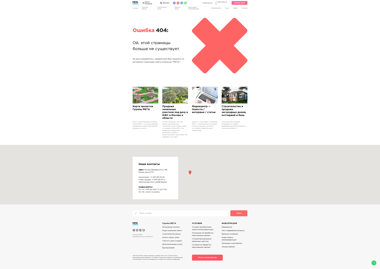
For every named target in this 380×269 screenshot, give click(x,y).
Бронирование (168, 248)
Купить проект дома (170, 237)
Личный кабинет (228, 247)
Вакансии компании (230, 234)
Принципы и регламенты (232, 243)
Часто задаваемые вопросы (233, 230)
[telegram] (140, 230)
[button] (239, 3)
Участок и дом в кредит (172, 241)
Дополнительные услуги (172, 244)
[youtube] (137, 230)
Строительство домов (171, 234)
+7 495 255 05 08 (157, 177)
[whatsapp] (143, 230)
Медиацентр (227, 227)
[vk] (134, 230)
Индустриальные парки (172, 230)
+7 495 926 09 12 (158, 179)
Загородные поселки (171, 227)
